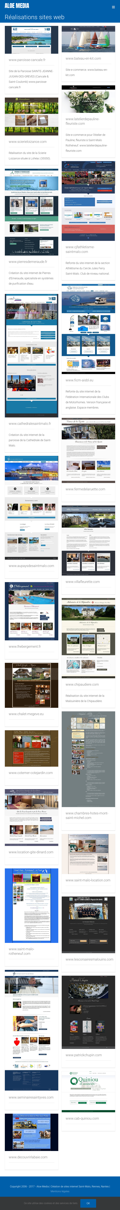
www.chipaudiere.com (82, 684)
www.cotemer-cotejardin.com (31, 773)
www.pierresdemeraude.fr (28, 262)
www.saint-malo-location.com (88, 880)
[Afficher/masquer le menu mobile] (113, 7)
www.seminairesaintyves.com (31, 1097)
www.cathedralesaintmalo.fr (30, 424)
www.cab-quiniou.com (82, 1118)
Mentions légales (60, 1191)
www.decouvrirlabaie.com (28, 1157)
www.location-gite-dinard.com (31, 852)
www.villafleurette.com (83, 582)
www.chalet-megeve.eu (26, 714)
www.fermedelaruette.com (85, 489)
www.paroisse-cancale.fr (27, 60)
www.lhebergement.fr (25, 646)
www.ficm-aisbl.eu (79, 380)
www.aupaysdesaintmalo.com (31, 566)
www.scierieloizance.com (28, 142)
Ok (88, 1203)
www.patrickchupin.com (84, 1055)
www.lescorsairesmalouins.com (89, 959)
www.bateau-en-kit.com (83, 58)
